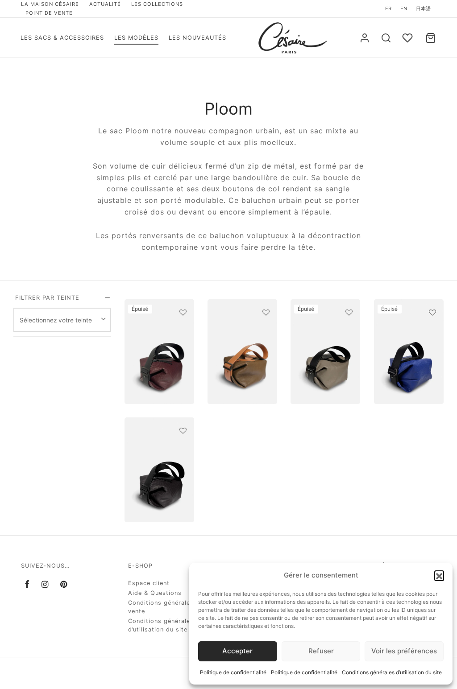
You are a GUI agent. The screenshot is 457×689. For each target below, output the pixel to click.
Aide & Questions (155, 593)
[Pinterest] (64, 584)
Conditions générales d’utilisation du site (392, 672)
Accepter (237, 651)
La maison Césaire (50, 4)
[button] (439, 575)
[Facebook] (27, 584)
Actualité (105, 4)
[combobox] (62, 320)
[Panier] (430, 38)
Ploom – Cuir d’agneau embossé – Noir (156, 456)
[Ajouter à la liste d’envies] (182, 313)
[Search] (386, 38)
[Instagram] (45, 584)
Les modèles (136, 37)
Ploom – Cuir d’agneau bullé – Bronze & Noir (319, 341)
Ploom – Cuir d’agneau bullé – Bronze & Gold (236, 334)
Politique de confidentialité (233, 672)
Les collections (157, 4)
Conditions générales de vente (166, 607)
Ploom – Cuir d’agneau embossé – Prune (156, 345)
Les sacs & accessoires (62, 37)
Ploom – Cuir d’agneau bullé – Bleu (406, 350)
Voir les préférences (404, 651)
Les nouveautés (197, 37)
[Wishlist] (408, 38)
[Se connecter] (364, 38)
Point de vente (49, 13)
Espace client (149, 583)
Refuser (321, 651)
